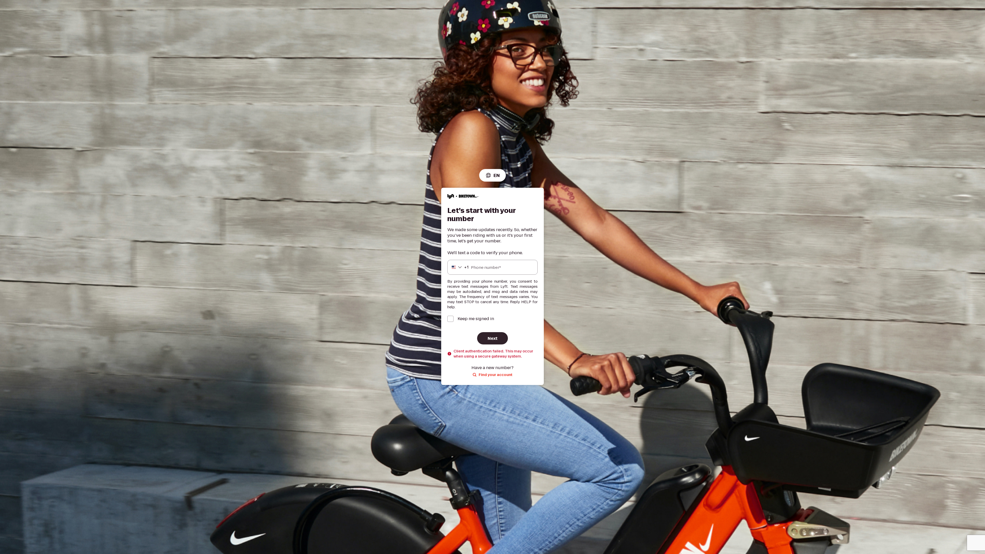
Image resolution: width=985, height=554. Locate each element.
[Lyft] (463, 197)
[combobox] (492, 175)
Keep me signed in (476, 319)
